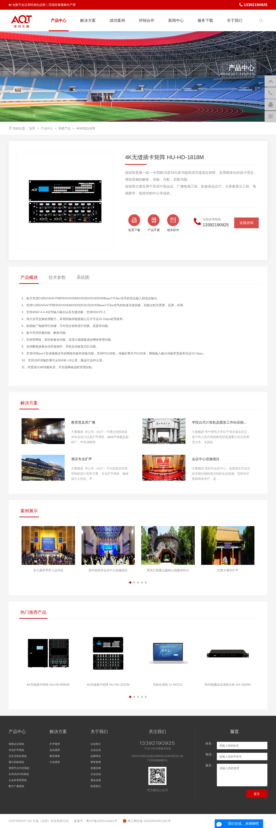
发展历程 (96, 768)
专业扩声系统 (16, 750)
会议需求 (55, 750)
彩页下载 (134, 230)
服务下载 (205, 20)
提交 (257, 793)
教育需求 (55, 756)
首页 (32, 128)
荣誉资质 (96, 762)
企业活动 (96, 774)
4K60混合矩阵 (85, 128)
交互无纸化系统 (18, 756)
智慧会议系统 (16, 744)
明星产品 (64, 128)
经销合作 (146, 20)
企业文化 (96, 750)
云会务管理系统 (18, 780)
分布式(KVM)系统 (19, 774)
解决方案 (88, 20)
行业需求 (55, 762)
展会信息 (96, 780)
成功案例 (117, 20)
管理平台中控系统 (19, 768)
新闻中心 (176, 20)
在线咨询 (246, 223)
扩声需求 (55, 744)
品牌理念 (96, 756)
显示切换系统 (16, 762)
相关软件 (173, 230)
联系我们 (96, 786)
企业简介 (96, 744)
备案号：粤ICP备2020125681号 (95, 821)
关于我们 (234, 20)
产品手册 (154, 230)
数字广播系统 (16, 786)
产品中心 (58, 20)
